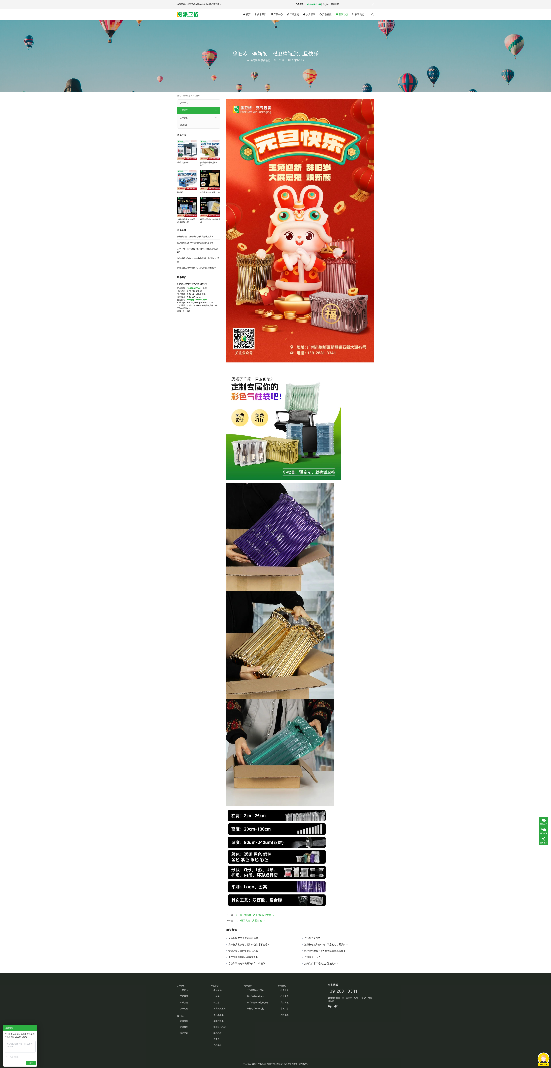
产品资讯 (285, 1002)
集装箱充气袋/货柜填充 (257, 1002)
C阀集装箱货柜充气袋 (210, 192)
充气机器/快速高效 (255, 990)
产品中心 (278, 14)
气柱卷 (217, 1002)
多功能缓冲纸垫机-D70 (208, 164)
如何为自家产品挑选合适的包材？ (321, 963)
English (326, 4)
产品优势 (184, 1026)
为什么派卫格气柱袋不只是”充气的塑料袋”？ (197, 267)
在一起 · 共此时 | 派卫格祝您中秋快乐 (254, 914)
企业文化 (184, 1002)
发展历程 (184, 1008)
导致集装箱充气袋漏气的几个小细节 (246, 963)
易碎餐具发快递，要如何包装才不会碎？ (249, 944)
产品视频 (326, 14)
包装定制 (248, 985)
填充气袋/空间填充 (255, 996)
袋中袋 (217, 1039)
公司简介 (184, 990)
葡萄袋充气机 (183, 162)
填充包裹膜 (219, 1014)
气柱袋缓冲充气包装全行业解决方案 (187, 220)
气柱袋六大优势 (312, 938)
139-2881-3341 (313, 4)
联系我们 (359, 14)
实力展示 (310, 14)
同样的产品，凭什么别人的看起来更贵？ (195, 236)
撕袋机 (180, 192)
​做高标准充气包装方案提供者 (243, 938)
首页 (248, 14)
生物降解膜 (219, 1020)
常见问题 (285, 1008)
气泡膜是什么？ (312, 957)
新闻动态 (343, 14)
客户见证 (184, 1033)
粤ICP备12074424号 (299, 1064)
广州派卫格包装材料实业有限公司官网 (202, 4)
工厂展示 (184, 996)
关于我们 (261, 14)
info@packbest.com (197, 299)
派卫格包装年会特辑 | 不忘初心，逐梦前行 (326, 944)
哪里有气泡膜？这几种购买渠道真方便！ (325, 950)
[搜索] (372, 14)
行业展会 (285, 996)
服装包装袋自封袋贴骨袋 (210, 220)
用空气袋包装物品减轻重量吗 (243, 957)
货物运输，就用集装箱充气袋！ (244, 950)
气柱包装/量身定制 (255, 1008)
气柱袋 (217, 996)
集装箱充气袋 (220, 1026)
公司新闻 (255, 60)
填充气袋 (218, 1033)
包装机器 (218, 1045)
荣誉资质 (184, 1020)
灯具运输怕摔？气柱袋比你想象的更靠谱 (195, 242)
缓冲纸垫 (218, 990)
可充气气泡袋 (220, 1008)
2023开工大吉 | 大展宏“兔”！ (250, 920)
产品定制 (294, 14)
